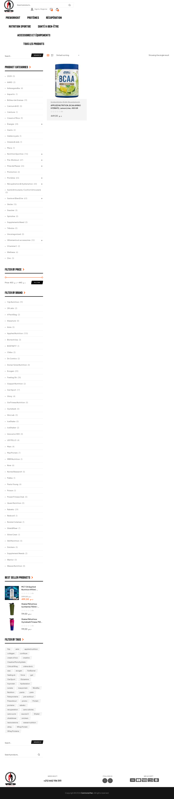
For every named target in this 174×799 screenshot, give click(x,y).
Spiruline (11, 216)
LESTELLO (11, 440)
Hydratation (25, 684)
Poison (10, 490)
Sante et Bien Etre (15, 198)
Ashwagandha (13, 88)
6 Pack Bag (12, 314)
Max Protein (12, 453)
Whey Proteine (13, 731)
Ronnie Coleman (14, 522)
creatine (26, 658)
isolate (10, 688)
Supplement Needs (15, 553)
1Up (8, 649)
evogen (19, 671)
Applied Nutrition (15, 333)
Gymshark (11, 409)
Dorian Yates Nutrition (17, 365)
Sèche (10, 204)
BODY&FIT (12, 346)
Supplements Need (15, 222)
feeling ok (11, 675)
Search (70, 5)
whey (9, 727)
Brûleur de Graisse (15, 100)
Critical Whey (12, 666)
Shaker (36, 714)
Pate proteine (12, 697)
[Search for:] (24, 56)
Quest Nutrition (14, 503)
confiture (23, 653)
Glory (9, 396)
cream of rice (12, 658)
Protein (35, 701)
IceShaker (11, 427)
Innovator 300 (13, 434)
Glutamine (25, 679)
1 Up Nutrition (13, 302)
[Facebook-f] (104, 780)
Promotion (12, 172)
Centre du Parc (87, 793)
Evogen (10, 371)
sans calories (28, 710)
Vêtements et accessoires (18, 240)
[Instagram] (110, 780)
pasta (22, 692)
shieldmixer (11, 718)
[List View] (52, 55)
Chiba (9, 352)
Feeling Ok (12, 377)
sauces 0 (25, 714)
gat (31, 675)
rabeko (22, 705)
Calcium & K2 (13, 106)
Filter (37, 282)
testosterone (12, 723)
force (23, 675)
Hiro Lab (11, 415)
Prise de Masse (13, 166)
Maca (9, 148)
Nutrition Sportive (15, 154)
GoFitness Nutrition (16, 402)
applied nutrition (31, 649)
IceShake (11, 421)
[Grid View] (48, 55)
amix (17, 649)
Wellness (11, 252)
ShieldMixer (12, 528)
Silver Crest (12, 534)
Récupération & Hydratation (20, 184)
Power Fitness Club (15, 497)
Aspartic (11, 94)
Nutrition (10, 692)
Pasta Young (12, 484)
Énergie (10, 124)
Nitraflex (36, 688)
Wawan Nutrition (14, 566)
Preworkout (12, 701)
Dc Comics (12, 358)
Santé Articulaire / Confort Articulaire (24, 190)
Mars (9, 446)
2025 (9, 76)
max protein (23, 688)
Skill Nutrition (13, 541)
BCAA (65, 102)
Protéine (11, 178)
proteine (10, 705)
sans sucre (11, 714)
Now (9, 465)
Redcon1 (11, 515)
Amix (9, 327)
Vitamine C (12, 246)
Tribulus (10, 228)
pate (32, 692)
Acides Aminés (56, 102)
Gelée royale (13, 136)
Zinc (9, 258)
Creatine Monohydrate (16, 662)
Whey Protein (22, 727)
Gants (10, 130)
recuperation (12, 710)
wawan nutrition (29, 723)
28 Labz (10, 308)
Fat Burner (31, 671)
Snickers (11, 547)
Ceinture (11, 112)
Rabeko (10, 509)
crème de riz (28, 666)
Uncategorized (14, 234)
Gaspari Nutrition (15, 383)
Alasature (11, 321)
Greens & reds (13, 142)
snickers (25, 718)
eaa (8, 671)
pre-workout (28, 697)
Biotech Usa (12, 340)
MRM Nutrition (13, 459)
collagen (11, 653)
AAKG (9, 82)
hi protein (11, 684)
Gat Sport (11, 390)
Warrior (10, 560)
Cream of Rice (13, 118)
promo (24, 701)
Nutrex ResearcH (14, 472)
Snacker (10, 210)
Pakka (10, 478)
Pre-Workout (13, 160)
